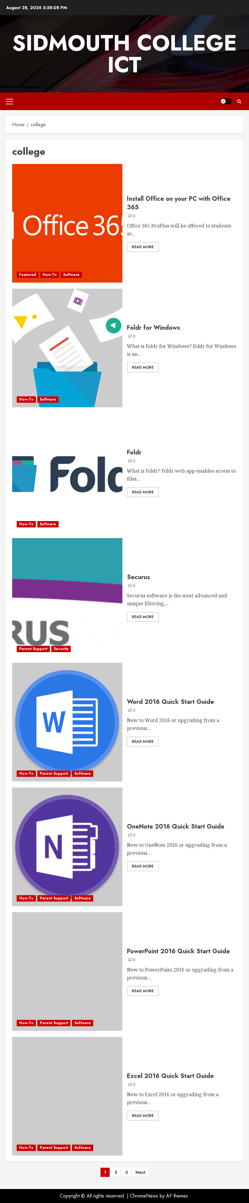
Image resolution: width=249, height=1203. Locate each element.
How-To (50, 274)
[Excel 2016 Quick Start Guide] (67, 1096)
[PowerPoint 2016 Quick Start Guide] (67, 971)
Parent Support (33, 649)
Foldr (134, 452)
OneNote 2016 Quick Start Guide (175, 826)
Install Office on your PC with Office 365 (178, 203)
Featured (27, 274)
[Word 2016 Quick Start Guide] (67, 722)
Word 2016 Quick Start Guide (170, 701)
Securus (138, 577)
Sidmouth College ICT (124, 54)
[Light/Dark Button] (226, 101)
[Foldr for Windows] (67, 348)
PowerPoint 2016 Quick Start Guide (178, 951)
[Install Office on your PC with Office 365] (67, 223)
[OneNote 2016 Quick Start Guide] (67, 847)
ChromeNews (144, 1195)
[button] (9, 101)
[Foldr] (67, 472)
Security (61, 649)
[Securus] (67, 597)
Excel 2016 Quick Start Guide (170, 1076)
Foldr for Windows (153, 327)
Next (140, 1172)
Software (71, 274)
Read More (143, 247)
